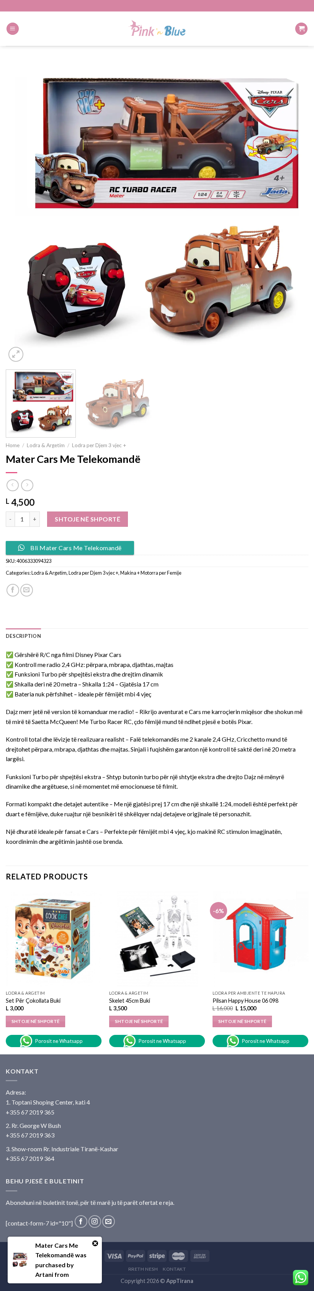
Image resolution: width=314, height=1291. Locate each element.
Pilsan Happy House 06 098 (245, 1000)
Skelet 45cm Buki (129, 1000)
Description (23, 636)
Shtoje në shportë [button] (35, 1021)
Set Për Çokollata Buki (33, 1000)
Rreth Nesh (143, 1269)
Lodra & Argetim (46, 445)
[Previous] (21, 212)
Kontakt (174, 1269)
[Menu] (13, 29)
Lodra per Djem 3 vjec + (99, 445)
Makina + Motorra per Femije (151, 573)
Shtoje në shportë (87, 519)
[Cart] (301, 29)
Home (13, 445)
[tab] (23, 636)
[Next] (292, 212)
